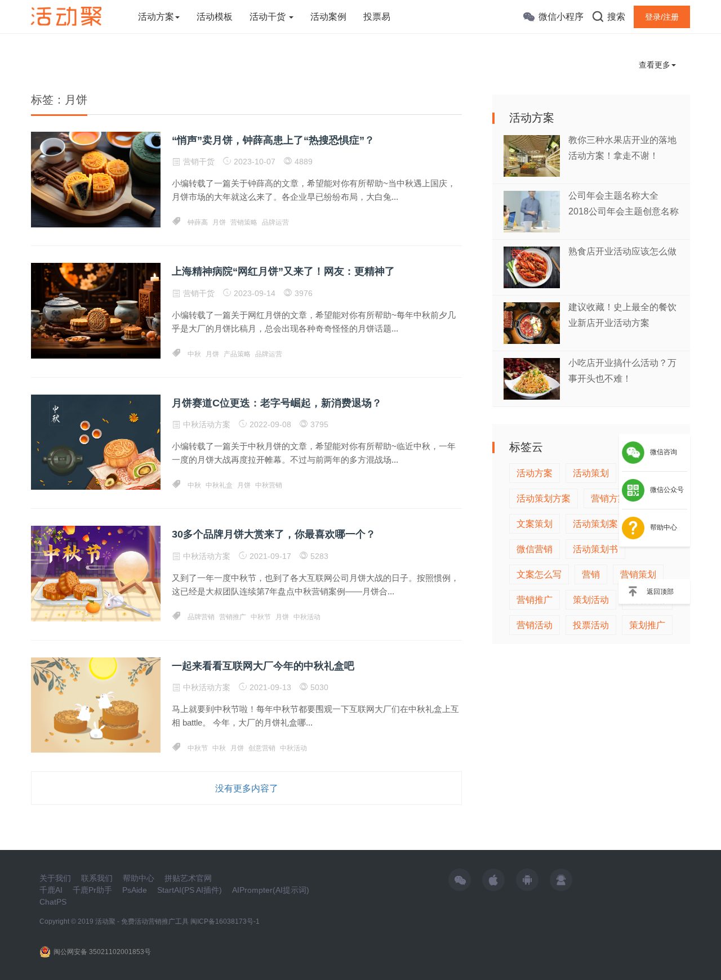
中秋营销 (268, 485)
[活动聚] (66, 15)
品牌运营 (275, 222)
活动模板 (215, 16)
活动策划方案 (544, 498)
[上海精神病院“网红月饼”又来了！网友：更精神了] (96, 310)
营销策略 (243, 222)
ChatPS (52, 901)
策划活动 (591, 600)
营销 (591, 574)
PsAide (134, 889)
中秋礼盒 (219, 485)
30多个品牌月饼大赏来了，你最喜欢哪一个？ (274, 534)
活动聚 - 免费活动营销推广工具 (142, 921)
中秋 (194, 354)
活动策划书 (595, 549)
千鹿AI (51, 889)
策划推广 (647, 625)
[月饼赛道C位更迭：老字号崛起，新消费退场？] (96, 441)
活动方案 (156, 16)
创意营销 (261, 748)
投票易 (376, 16)
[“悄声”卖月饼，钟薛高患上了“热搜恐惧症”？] (96, 179)
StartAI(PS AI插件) (189, 889)
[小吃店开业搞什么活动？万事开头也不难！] (532, 378)
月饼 (219, 222)
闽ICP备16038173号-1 (225, 921)
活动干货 (269, 16)
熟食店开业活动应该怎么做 (622, 251)
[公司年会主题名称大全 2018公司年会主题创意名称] (532, 211)
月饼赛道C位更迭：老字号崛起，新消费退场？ (277, 403)
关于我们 (55, 878)
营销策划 (638, 574)
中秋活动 (307, 617)
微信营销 (535, 549)
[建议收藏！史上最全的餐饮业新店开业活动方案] (532, 322)
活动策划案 (595, 524)
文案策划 (535, 524)
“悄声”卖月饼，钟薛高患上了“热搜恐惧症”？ (273, 140)
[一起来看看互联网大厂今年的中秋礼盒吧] (96, 704)
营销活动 (535, 625)
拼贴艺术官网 (188, 878)
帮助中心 (138, 878)
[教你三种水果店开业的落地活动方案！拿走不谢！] (532, 155)
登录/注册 (662, 16)
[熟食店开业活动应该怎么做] (532, 266)
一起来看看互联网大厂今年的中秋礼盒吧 (263, 666)
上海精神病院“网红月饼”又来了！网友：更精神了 (283, 271)
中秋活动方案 (206, 424)
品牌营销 (201, 617)
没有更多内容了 (246, 788)
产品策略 (237, 354)
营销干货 (199, 161)
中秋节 (261, 617)
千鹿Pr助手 (92, 889)
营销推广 (232, 617)
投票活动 (591, 625)
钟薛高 (198, 222)
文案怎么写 (539, 574)
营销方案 (609, 498)
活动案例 (328, 16)
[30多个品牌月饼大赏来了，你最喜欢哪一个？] (96, 573)
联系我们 (97, 878)
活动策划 (591, 473)
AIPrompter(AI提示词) (270, 889)
